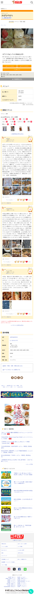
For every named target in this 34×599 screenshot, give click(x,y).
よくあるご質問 (21, 550)
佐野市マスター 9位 (9, 273)
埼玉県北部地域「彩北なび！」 (10, 586)
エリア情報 (20, 546)
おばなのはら (7, 15)
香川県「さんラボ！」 (22, 582)
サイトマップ (4, 555)
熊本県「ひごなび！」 (22, 577)
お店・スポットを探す (22, 543)
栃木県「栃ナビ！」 (12, 577)
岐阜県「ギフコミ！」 (12, 581)
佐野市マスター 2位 (9, 141)
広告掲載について (5, 559)
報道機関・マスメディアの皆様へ (8, 562)
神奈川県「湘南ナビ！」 (12, 583)
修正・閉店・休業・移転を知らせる (13, 365)
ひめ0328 (8, 208)
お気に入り (17, 69)
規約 (2, 552)
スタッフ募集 (4, 564)
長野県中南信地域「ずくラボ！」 (24, 581)
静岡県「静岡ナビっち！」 (11, 578)
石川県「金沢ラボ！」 (12, 585)
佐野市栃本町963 (14, 337)
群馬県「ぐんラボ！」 (12, 582)
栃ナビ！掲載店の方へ (22, 559)
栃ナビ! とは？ (18, 540)
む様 (7, 138)
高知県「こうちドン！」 (22, 586)
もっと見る (30, 464)
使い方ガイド (4, 550)
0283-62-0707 (7, 18)
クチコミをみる (10, 66)
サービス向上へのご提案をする (12, 369)
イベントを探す (5, 546)
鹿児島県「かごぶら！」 (22, 585)
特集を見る (4, 543)
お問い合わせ (20, 552)
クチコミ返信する (7, 203)
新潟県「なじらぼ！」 (22, 579)
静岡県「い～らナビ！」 (22, 583)
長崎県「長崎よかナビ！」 (22, 578)
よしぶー (8, 270)
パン (2, 25)
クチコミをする (24, 66)
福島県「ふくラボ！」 (12, 579)
